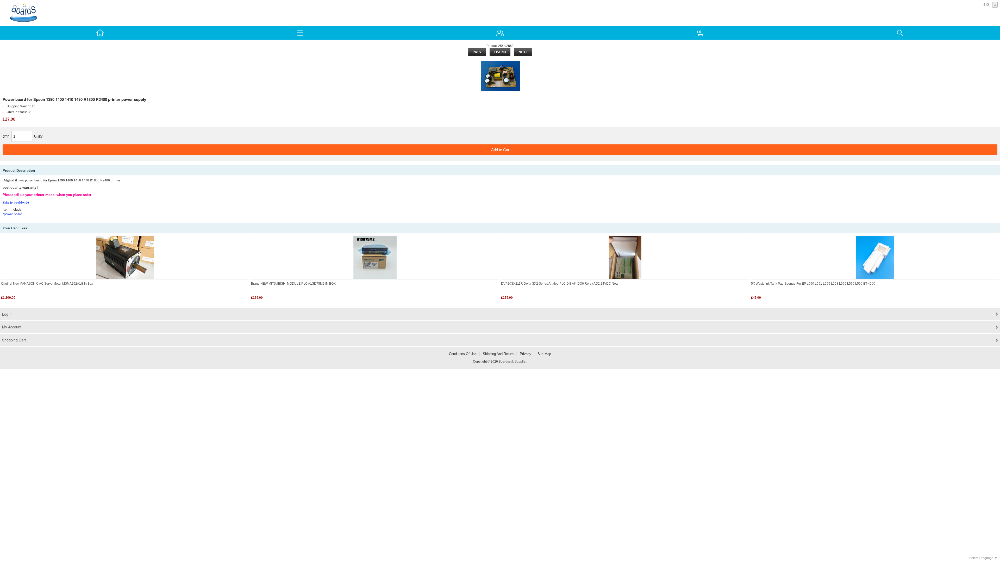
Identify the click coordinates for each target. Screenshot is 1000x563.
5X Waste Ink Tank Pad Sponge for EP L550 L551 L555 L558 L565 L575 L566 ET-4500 (813, 283)
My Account (11, 326)
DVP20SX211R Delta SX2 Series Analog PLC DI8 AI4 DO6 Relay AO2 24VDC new (559, 283)
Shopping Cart (14, 339)
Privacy (525, 354)
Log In (7, 314)
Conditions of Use (463, 354)
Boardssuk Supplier (512, 361)
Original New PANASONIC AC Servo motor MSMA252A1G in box (47, 283)
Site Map (544, 354)
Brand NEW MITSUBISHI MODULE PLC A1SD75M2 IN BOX (293, 283)
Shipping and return (498, 354)
